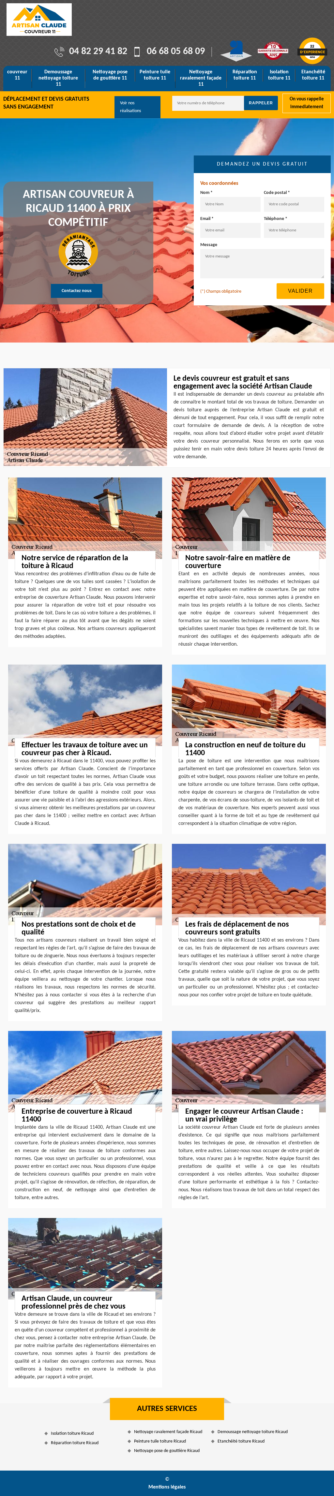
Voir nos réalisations (130, 107)
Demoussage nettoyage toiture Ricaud (253, 1432)
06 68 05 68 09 (176, 52)
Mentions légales (167, 1487)
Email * (207, 218)
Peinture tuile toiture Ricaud (160, 1441)
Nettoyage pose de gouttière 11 (110, 75)
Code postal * (277, 192)
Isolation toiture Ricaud (72, 1433)
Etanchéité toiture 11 (313, 75)
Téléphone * (275, 218)
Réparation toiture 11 (245, 75)
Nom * (206, 192)
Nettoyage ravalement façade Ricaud (168, 1432)
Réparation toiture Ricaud (75, 1443)
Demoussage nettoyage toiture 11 (58, 78)
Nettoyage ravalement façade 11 (200, 78)
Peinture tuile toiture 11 (155, 75)
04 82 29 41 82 (98, 52)
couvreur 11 (17, 75)
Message (208, 244)
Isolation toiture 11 (279, 75)
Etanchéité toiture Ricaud (241, 1441)
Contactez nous (77, 290)
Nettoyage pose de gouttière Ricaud (167, 1450)
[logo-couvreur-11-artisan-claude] (39, 19)
